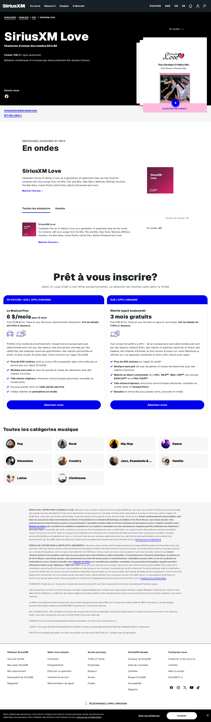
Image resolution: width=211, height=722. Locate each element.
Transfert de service (58, 677)
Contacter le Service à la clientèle (181, 661)
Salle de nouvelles (138, 665)
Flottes (91, 683)
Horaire (60, 208)
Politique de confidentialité (148, 539)
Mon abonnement (16, 671)
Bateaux (92, 671)
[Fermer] (207, 715)
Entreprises (93, 665)
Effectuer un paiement (59, 671)
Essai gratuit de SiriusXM (20, 677)
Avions (91, 677)
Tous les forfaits (15, 658)
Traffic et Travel (96, 658)
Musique (24, 17)
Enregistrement (55, 665)
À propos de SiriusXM (139, 658)
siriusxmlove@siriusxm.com (20, 110)
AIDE (167, 5)
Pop (34, 17)
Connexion (53, 658)
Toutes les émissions (36, 208)
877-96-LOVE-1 (13, 115)
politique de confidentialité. (89, 717)
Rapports (133, 689)
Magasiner (12, 683)
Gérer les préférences (149, 715)
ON (176, 5)
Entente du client (37, 526)
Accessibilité (134, 683)
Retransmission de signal (60, 683)
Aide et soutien (176, 671)
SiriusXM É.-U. (175, 677)
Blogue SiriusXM (137, 677)
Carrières (133, 671)
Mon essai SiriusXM (17, 665)
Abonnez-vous (53, 405)
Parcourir (10, 17)
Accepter (181, 715)
